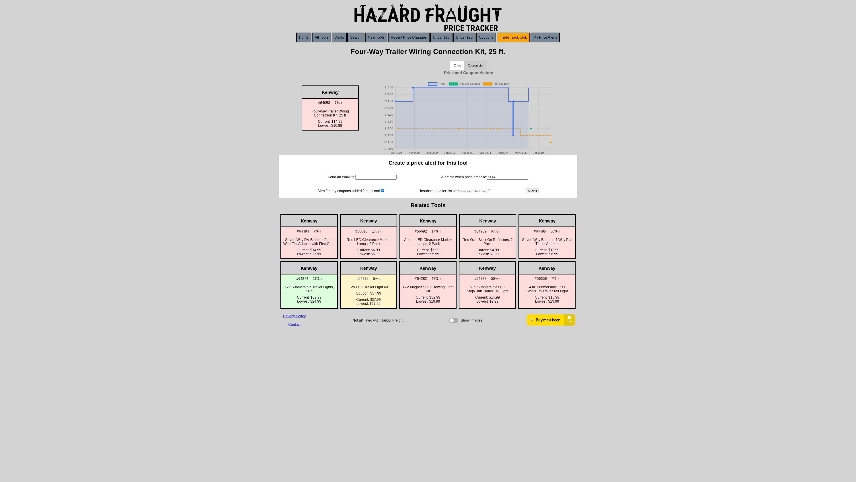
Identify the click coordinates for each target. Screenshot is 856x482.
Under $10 (441, 37)
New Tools (376, 37)
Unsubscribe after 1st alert (452, 191)
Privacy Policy (294, 316)
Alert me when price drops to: (464, 177)
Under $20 (464, 37)
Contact (294, 324)
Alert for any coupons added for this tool (348, 191)
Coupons (486, 37)
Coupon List (475, 65)
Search (356, 37)
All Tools (321, 37)
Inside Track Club (513, 37)
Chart (457, 65)
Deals (339, 37)
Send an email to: (341, 177)
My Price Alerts (545, 37)
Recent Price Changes (409, 37)
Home (304, 37)
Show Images (471, 320)
